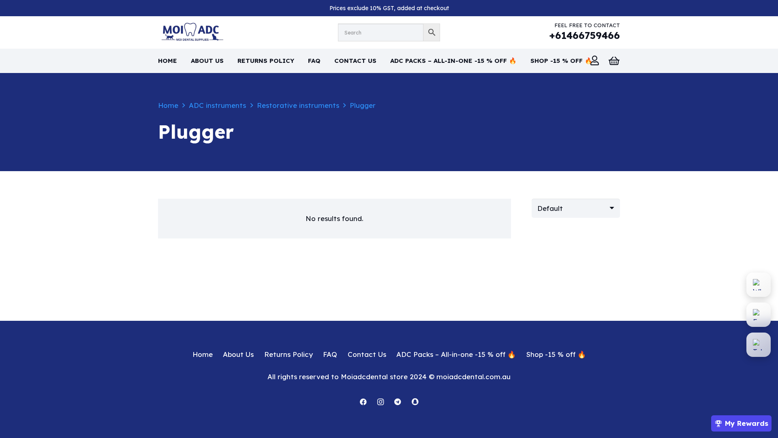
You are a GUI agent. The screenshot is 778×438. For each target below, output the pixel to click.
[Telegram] (758, 345)
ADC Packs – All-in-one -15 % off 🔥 (456, 354)
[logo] (191, 32)
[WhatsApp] (758, 285)
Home (168, 105)
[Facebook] (363, 402)
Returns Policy (288, 354)
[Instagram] (380, 402)
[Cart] (614, 60)
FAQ (330, 354)
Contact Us (367, 354)
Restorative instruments (298, 105)
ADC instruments (217, 105)
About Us (238, 354)
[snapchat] (415, 402)
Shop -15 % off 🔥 (556, 354)
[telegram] (397, 402)
